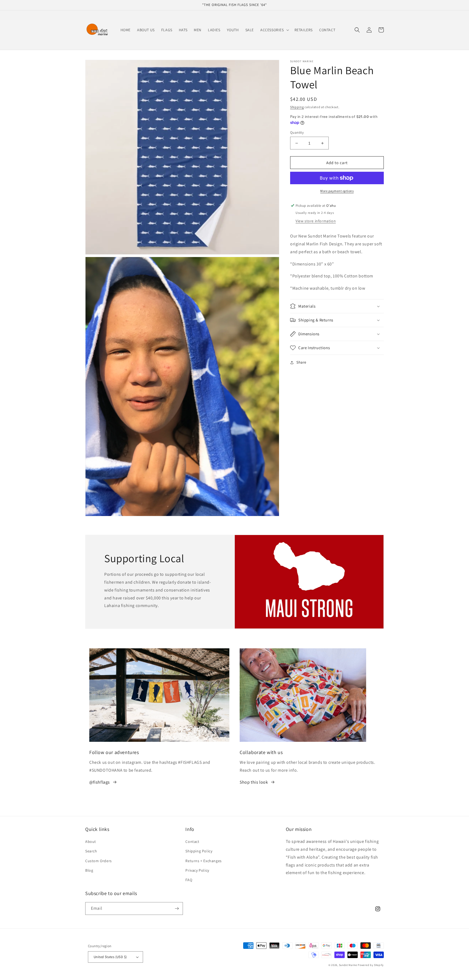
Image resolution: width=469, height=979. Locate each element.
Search (91, 851)
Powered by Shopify (371, 965)
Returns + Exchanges (203, 860)
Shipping (297, 107)
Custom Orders (98, 860)
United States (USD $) (110, 957)
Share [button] (301, 362)
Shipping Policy (198, 851)
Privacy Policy (197, 870)
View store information (316, 220)
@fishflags (99, 782)
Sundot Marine (348, 965)
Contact (192, 841)
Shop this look (254, 782)
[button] (274, 30)
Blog (89, 870)
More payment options (337, 191)
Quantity (297, 132)
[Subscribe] (177, 908)
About (90, 841)
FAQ (188, 879)
